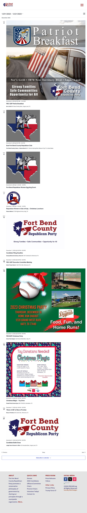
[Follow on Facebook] (66, 479)
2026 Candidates (33, 481)
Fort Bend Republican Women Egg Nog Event (21, 187)
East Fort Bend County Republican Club (19, 145)
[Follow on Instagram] (74, 479)
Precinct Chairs (32, 489)
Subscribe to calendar (42, 458)
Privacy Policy (50, 488)
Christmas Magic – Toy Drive (15, 400)
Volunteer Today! (33, 491)
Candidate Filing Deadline (14, 253)
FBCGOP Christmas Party (14, 336)
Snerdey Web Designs (70, 490)
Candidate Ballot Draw (13, 443)
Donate (29, 478)
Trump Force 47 (50, 490)
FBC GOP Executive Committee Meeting (19, 262)
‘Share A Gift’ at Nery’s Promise (16, 410)
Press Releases (50, 478)
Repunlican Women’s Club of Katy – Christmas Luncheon (24, 209)
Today (43, 452)
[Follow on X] (70, 479)
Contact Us (31, 494)
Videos (47, 481)
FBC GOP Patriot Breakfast (15, 104)
